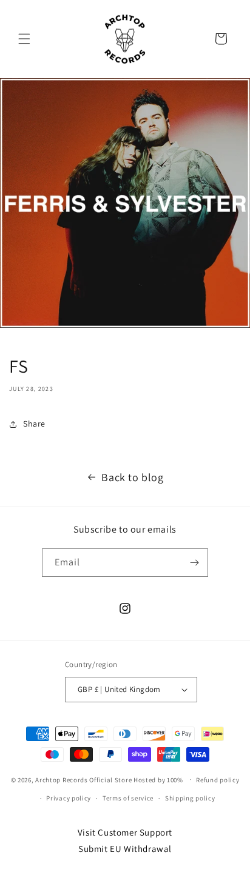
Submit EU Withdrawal (125, 848)
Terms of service (128, 798)
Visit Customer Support (125, 832)
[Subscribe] (194, 562)
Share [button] (34, 423)
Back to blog (132, 477)
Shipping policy (190, 798)
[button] (24, 38)
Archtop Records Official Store (83, 779)
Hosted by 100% (158, 779)
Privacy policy (68, 798)
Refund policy (217, 780)
